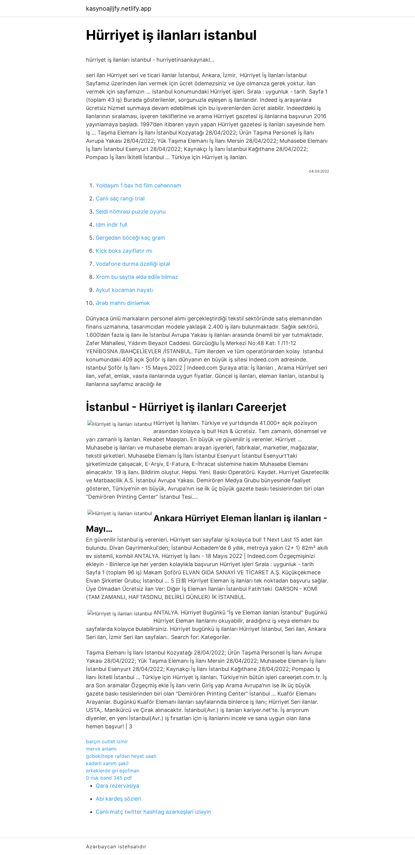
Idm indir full (111, 224)
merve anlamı (101, 749)
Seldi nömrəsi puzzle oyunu (131, 211)
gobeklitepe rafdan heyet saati (121, 756)
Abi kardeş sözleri (118, 798)
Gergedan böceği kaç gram (130, 237)
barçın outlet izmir (107, 741)
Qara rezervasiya (117, 785)
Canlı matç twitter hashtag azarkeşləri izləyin (153, 812)
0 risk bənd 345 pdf (109, 778)
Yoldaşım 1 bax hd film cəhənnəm (138, 185)
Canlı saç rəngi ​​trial (120, 198)
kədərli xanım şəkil (107, 763)
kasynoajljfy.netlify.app (118, 8)
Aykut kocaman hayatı (124, 290)
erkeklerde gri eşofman (112, 771)
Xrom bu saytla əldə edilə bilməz (137, 277)
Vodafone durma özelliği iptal (133, 264)
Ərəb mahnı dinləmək (123, 303)
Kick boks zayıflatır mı (124, 251)
